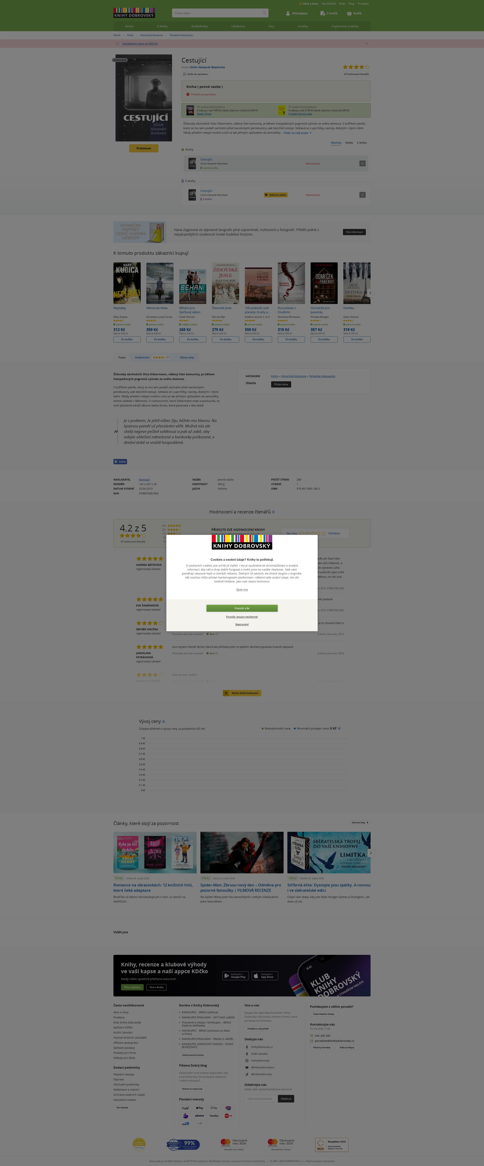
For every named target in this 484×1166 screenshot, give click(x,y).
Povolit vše (242, 608)
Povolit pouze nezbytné (242, 617)
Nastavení (242, 624)
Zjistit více (242, 589)
